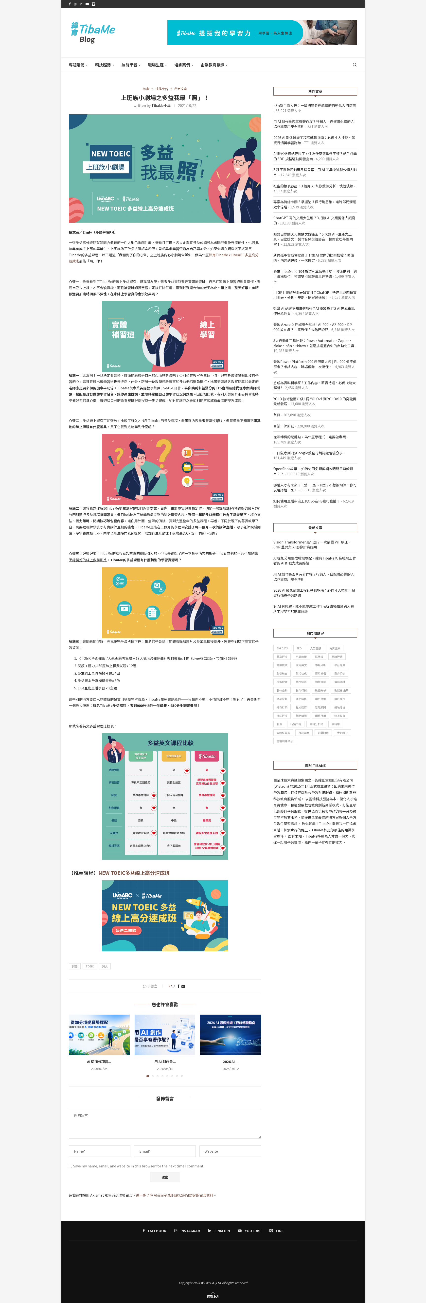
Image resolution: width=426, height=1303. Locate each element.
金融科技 (342, 733)
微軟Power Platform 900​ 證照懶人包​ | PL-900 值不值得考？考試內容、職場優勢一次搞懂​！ (314, 364)
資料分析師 (316, 724)
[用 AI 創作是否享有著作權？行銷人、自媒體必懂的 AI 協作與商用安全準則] (165, 1035)
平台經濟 (339, 665)
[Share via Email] (183, 985)
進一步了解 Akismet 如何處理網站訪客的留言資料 (174, 1195)
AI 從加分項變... (99, 1061)
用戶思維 (320, 699)
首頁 (276, 414)
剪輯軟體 (301, 657)
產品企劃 (282, 699)
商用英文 (301, 665)
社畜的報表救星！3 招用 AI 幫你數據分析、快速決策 (313, 185)
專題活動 (77, 65)
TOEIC (90, 966)
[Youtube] (87, 4)
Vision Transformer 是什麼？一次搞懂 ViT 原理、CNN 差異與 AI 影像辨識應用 (312, 545)
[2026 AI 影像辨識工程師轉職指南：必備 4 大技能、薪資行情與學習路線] (230, 1035)
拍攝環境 (320, 682)
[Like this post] (173, 985)
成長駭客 (301, 682)
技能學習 (129, 65)
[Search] (354, 65)
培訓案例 (182, 65)
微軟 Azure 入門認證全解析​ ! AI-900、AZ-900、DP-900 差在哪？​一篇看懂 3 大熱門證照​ (313, 327)
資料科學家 (283, 733)
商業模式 (282, 665)
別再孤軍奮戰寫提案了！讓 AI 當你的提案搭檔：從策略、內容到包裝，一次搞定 (313, 258)
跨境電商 (304, 733)
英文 (104, 966)
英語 (74, 966)
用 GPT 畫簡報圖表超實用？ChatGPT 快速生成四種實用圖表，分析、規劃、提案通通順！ (314, 295)
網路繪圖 (301, 716)
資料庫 (336, 724)
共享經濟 (282, 657)
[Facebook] (70, 4)
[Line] (93, 4)
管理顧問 (320, 707)
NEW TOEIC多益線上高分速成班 (134, 872)
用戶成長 (339, 699)
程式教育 (301, 707)
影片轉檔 (320, 673)
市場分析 (320, 665)
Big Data (282, 648)
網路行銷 (320, 716)
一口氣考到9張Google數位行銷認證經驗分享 (308, 452)
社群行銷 (282, 707)
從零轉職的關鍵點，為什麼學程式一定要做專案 (309, 436)
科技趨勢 (103, 65)
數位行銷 (301, 690)
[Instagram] (75, 4)
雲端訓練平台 (285, 741)
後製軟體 (282, 682)
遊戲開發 (323, 733)
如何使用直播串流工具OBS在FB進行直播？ (306, 501)
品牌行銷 (337, 657)
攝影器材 (339, 682)
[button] (75, 1046)
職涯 (279, 724)
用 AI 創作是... (165, 1061)
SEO (299, 648)
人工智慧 (315, 648)
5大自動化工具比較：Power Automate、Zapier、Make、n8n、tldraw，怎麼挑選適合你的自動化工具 (313, 343)
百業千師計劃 (283, 425)
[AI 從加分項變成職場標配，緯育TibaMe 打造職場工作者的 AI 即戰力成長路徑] (99, 1035)
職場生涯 (156, 65)
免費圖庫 (334, 648)
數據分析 (320, 690)
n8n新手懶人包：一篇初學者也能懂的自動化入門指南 (314, 105)
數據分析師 (341, 690)
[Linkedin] (81, 4)
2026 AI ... (230, 1061)
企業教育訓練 (212, 65)
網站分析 (339, 707)
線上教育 (339, 716)
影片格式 (301, 673)
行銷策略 (295, 724)
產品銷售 (301, 699)
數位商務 (282, 690)
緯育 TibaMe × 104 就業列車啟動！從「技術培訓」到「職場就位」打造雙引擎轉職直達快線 (315, 274)
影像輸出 (282, 673)
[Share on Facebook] (178, 985)
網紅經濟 (282, 716)
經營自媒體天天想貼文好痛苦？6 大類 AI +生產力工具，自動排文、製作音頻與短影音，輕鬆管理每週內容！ (313, 239)
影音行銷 (339, 673)
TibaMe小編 (161, 105)
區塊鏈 (319, 657)
